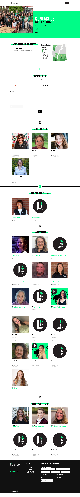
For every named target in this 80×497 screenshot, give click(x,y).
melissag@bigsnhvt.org (35, 155)
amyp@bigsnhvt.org (55, 429)
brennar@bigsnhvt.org (35, 365)
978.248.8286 (35, 340)
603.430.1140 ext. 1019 (16, 156)
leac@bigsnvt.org (15, 391)
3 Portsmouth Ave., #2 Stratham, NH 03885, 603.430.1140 (22, 50)
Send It (40, 111)
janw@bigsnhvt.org (15, 220)
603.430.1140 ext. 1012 (16, 285)
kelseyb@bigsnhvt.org (36, 220)
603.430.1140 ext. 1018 (16, 259)
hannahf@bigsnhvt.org (55, 310)
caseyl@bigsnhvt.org (36, 284)
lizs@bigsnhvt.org (55, 454)
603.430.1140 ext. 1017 (55, 156)
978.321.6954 (14, 340)
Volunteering (59, 477)
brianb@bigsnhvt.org (55, 258)
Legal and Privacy (67, 490)
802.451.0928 (14, 182)
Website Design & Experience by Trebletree (14, 491)
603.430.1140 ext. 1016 (35, 156)
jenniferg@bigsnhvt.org (35, 258)
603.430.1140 (15, 366)
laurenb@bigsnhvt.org (16, 284)
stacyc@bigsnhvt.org (16, 258)
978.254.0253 (34, 259)
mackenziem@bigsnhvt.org (37, 454)
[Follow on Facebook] (10, 471)
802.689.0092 (31, 469)
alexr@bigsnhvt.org (15, 365)
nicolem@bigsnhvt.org (55, 155)
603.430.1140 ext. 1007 (16, 455)
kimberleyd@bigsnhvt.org (16, 181)
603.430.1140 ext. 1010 (55, 285)
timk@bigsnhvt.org (35, 429)
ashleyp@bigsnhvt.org (55, 284)
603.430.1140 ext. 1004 (16, 221)
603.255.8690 (35, 455)
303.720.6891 (54, 259)
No (42, 477)
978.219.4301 (54, 340)
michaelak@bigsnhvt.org (16, 429)
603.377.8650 (34, 221)
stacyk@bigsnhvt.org (16, 155)
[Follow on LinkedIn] (12, 471)
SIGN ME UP (55, 484)
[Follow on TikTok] (17, 471)
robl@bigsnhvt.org (15, 454)
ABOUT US (37, 32)
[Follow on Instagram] (14, 471)
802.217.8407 (54, 455)
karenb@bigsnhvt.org (16, 310)
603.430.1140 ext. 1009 (36, 285)
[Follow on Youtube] (15, 471)
